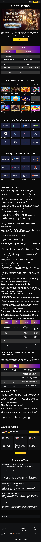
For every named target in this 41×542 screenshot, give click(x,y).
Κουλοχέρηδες (35, 84)
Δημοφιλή (5, 84)
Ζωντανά (14, 84)
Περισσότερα (20, 452)
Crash (25, 84)
